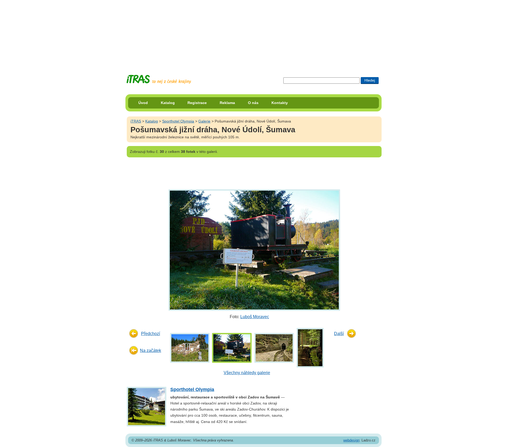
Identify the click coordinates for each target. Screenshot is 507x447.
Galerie (204, 121)
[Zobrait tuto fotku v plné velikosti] (190, 347)
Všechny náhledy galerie (247, 372)
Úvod (143, 103)
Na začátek (150, 350)
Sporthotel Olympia (178, 121)
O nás (253, 103)
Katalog (168, 103)
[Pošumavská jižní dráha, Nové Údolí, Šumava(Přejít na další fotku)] (253, 250)
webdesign (351, 440)
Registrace (197, 103)
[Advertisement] (253, 33)
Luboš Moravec (254, 316)
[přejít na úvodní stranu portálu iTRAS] (158, 79)
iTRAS (135, 121)
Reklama (227, 103)
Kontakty (279, 103)
